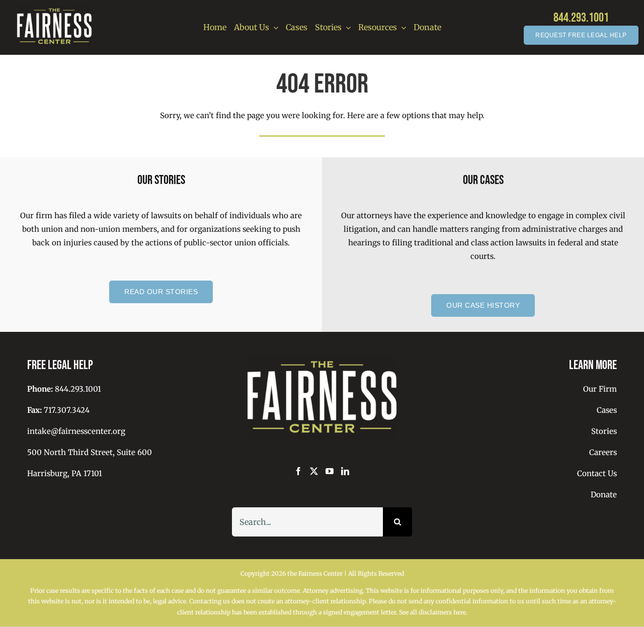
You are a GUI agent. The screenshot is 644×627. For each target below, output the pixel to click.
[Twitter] (314, 471)
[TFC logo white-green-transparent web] (54, 9)
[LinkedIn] (345, 471)
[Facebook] (298, 471)
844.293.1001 (581, 18)
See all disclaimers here (432, 612)
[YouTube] (330, 471)
